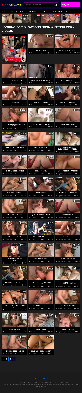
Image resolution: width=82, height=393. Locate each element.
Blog (67, 11)
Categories (33, 11)
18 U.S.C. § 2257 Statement (57, 382)
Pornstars (56, 11)
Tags (45, 11)
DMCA (43, 382)
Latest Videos (17, 11)
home (4, 11)
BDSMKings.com (41, 378)
